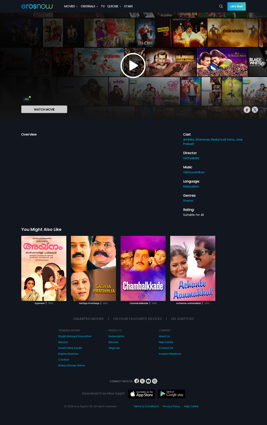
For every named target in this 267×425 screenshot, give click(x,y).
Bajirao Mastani (68, 354)
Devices (113, 342)
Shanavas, (203, 139)
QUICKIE (113, 6)
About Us (164, 336)
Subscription (116, 336)
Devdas (63, 342)
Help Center (166, 342)
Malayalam (191, 186)
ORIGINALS (88, 6)
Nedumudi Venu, (223, 139)
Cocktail (63, 359)
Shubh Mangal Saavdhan (75, 336)
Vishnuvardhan (194, 172)
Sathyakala (191, 158)
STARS (128, 6)
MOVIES (70, 6)
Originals (114, 348)
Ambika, (189, 139)
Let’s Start (236, 6)
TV (103, 6)
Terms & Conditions (146, 406)
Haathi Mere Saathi (70, 348)
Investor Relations (170, 354)
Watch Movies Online (71, 365)
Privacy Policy (171, 406)
